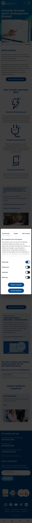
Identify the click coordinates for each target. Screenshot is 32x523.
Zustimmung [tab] (5, 233)
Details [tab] (16, 233)
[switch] (27, 267)
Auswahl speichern (16, 290)
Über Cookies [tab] (26, 233)
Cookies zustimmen (16, 284)
